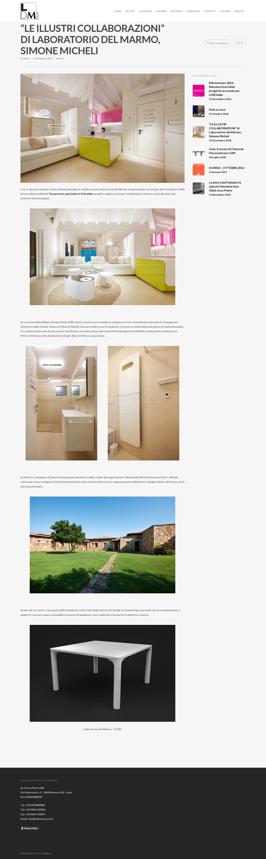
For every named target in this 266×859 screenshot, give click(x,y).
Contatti (210, 11)
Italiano (225, 11)
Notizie (129, 11)
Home (118, 11)
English (239, 11)
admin (26, 58)
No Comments (219, 43)
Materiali (176, 11)
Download (193, 11)
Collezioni (145, 11)
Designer (161, 11)
